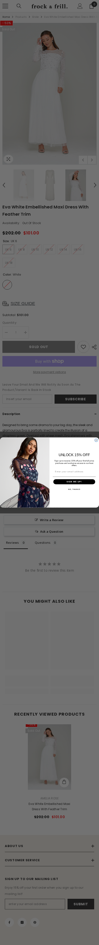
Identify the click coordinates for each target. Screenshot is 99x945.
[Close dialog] (96, 440)
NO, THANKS (74, 489)
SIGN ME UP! (74, 482)
